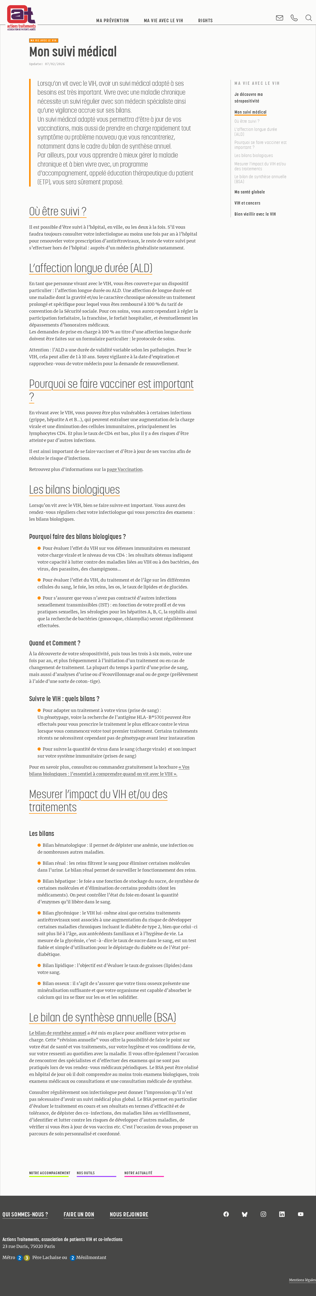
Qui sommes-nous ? (25, 1214)
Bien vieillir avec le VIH (255, 214)
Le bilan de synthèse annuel (57, 1033)
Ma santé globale (250, 191)
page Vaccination (124, 469)
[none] (148, 1171)
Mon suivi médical (251, 112)
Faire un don (79, 1214)
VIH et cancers (247, 203)
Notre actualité (138, 1173)
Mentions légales (302, 1280)
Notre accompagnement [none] (49, 1173)
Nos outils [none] (86, 1173)
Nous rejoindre (129, 1214)
